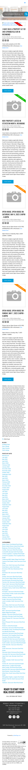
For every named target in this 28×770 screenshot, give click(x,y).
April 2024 (5, 497)
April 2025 (5, 478)
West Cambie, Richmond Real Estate (12, 667)
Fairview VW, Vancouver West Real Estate (13, 582)
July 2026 (4, 457)
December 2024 (6, 485)
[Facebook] (10, 716)
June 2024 (5, 493)
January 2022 (5, 537)
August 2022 (5, 525)
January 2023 (5, 518)
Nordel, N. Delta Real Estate (9, 625)
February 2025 (6, 482)
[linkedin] (17, 716)
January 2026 (5, 467)
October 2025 (5, 472)
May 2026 (4, 459)
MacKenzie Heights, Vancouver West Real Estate (11, 409)
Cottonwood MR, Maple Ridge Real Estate (10, 392)
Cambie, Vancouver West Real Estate (12, 388)
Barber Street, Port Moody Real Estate (14, 385)
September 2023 (6, 504)
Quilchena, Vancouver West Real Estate (10, 418)
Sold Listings (5, 450)
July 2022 (4, 527)
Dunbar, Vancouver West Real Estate (12, 576)
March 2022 (5, 535)
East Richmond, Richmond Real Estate (12, 580)
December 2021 (6, 539)
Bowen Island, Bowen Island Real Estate (13, 546)
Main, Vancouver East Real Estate (11, 610)
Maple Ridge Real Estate (17, 411)
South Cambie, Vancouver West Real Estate (14, 642)
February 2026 (6, 465)
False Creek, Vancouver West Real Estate (13, 584)
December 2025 (6, 468)
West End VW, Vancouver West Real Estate (13, 669)
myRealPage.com (17, 735)
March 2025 (5, 480)
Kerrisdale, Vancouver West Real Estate (12, 591)
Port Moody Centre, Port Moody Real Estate (13, 629)
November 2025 (6, 470)
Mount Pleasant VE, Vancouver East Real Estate (14, 413)
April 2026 (5, 461)
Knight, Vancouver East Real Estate (11, 599)
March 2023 (5, 514)
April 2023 (5, 512)
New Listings (5, 446)
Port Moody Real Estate (21, 417)
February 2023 (6, 516)
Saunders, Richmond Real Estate (11, 637)
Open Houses (6, 448)
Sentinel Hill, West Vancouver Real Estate (9, 421)
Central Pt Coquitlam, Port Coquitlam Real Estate (14, 390)
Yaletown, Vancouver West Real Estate (12, 436)
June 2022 (5, 529)
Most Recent (5, 455)
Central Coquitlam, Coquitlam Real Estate (13, 553)
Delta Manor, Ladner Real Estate (17, 394)
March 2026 (5, 463)
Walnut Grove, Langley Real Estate (11, 665)
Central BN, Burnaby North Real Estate (12, 552)
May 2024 (4, 495)
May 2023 (4, 510)
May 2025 (4, 476)
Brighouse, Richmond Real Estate (11, 548)
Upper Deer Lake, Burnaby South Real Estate (13, 427)
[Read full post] (14, 25)
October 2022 (5, 522)
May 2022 (4, 531)
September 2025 (6, 474)
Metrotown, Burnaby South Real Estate (12, 616)
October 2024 (5, 487)
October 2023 (5, 503)
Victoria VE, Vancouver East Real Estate (13, 663)
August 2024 (5, 489)
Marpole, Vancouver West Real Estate (12, 614)
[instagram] (14, 716)
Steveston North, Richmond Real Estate (15, 38)
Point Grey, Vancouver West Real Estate (14, 416)
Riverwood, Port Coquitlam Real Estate (12, 635)
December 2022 (6, 520)
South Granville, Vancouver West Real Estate (15, 423)
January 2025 (5, 484)
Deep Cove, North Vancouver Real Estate (13, 565)
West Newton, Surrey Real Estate (13, 432)
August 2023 (5, 506)
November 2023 (6, 501)
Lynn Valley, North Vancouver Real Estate (14, 408)
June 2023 (5, 508)
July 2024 (4, 491)
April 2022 (5, 533)
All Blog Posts (6, 444)
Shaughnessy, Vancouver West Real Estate (13, 641)
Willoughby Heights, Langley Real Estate (13, 677)
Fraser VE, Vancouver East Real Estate (12, 586)
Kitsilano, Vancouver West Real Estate (12, 597)
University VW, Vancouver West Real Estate (13, 654)
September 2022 (6, 523)
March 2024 (5, 499)
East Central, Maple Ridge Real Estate (12, 398)
